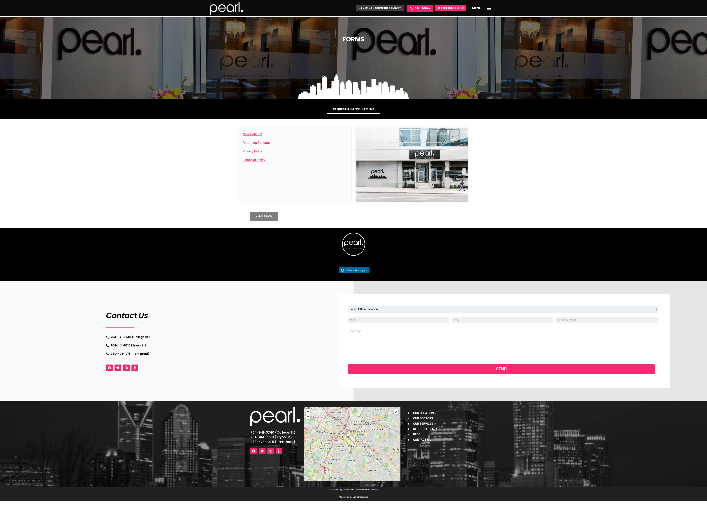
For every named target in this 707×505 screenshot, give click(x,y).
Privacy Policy (253, 151)
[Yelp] (134, 368)
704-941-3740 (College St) (272, 432)
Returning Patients (256, 143)
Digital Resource (360, 497)
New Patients (252, 134)
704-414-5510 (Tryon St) (271, 437)
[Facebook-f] (109, 368)
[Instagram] (126, 368)
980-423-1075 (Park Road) (272, 441)
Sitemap (374, 489)
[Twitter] (118, 368)
